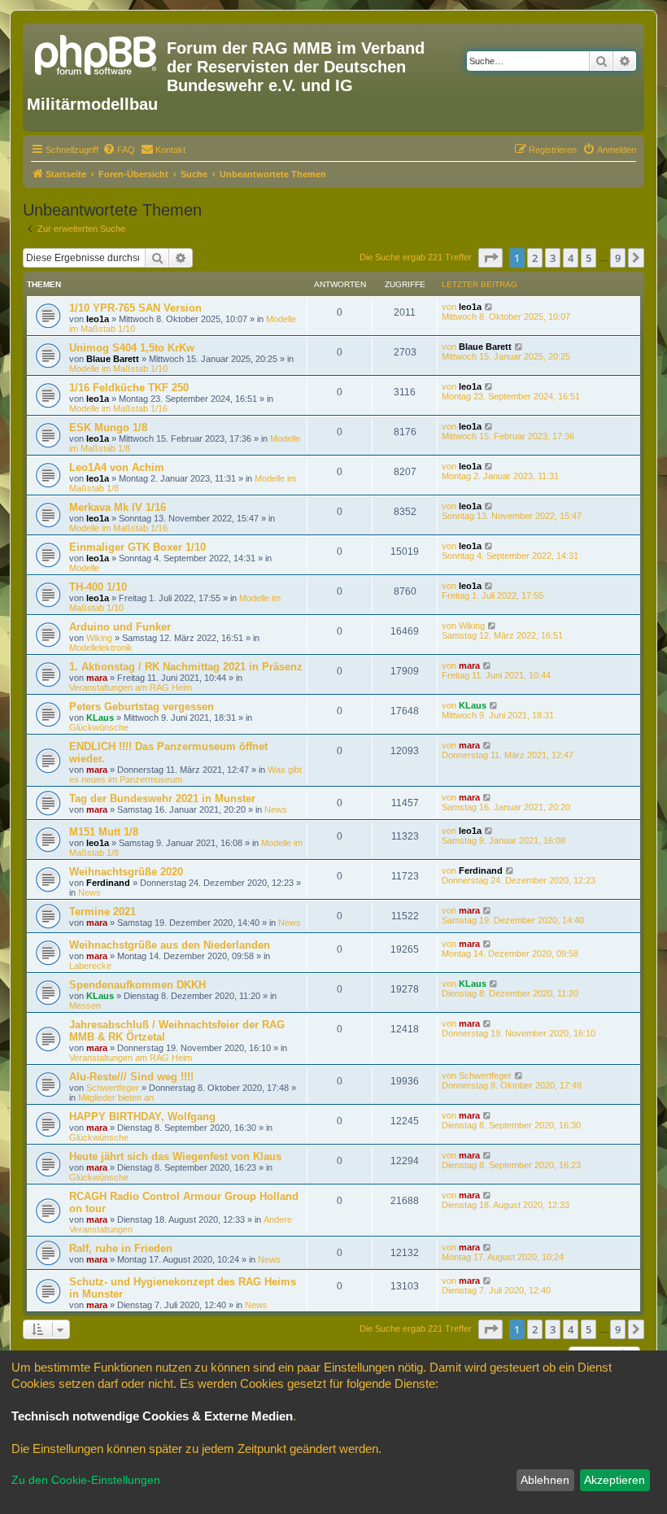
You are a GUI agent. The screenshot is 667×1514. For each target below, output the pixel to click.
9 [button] (618, 258)
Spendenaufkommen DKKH (137, 985)
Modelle (84, 568)
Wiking (99, 638)
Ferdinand (108, 883)
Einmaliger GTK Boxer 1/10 (137, 547)
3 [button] (553, 258)
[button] (490, 258)
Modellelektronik (101, 647)
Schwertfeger (112, 1088)
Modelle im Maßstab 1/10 (118, 368)
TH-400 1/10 (98, 587)
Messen (85, 1005)
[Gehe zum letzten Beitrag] (489, 307)
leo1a (97, 319)
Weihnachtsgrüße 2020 (126, 872)
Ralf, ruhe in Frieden (120, 1248)
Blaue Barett (112, 359)
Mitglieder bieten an (116, 1097)
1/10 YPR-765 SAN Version (135, 308)
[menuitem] (118, 149)
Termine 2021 (102, 911)
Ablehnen (545, 1479)
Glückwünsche (99, 727)
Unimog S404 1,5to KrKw (131, 348)
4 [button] (570, 258)
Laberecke (90, 966)
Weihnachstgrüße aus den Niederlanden (169, 945)
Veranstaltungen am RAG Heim (130, 687)
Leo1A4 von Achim (116, 467)
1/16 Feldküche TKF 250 (129, 388)
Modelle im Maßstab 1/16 (118, 408)
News (275, 809)
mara (96, 678)
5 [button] (588, 258)
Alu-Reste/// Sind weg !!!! (131, 1077)
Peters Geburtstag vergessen (141, 706)
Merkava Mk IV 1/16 (117, 507)
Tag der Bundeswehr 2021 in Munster (162, 798)
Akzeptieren (614, 1479)
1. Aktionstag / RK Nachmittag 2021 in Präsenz (186, 667)
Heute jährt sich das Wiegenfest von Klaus (175, 1156)
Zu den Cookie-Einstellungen (85, 1479)
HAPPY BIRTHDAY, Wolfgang (142, 1116)
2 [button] (535, 258)
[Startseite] (97, 53)
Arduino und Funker (120, 627)
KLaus (100, 717)
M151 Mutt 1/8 (103, 832)
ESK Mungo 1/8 (108, 427)
